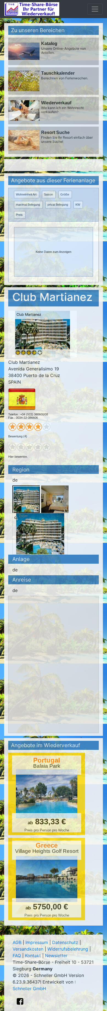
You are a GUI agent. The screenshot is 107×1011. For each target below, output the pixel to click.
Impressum (37, 942)
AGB (17, 942)
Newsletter (56, 955)
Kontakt (33, 955)
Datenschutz (65, 942)
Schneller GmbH (29, 988)
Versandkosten (28, 949)
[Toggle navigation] (95, 9)
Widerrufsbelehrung (67, 949)
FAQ (17, 955)
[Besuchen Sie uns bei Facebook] (20, 1001)
